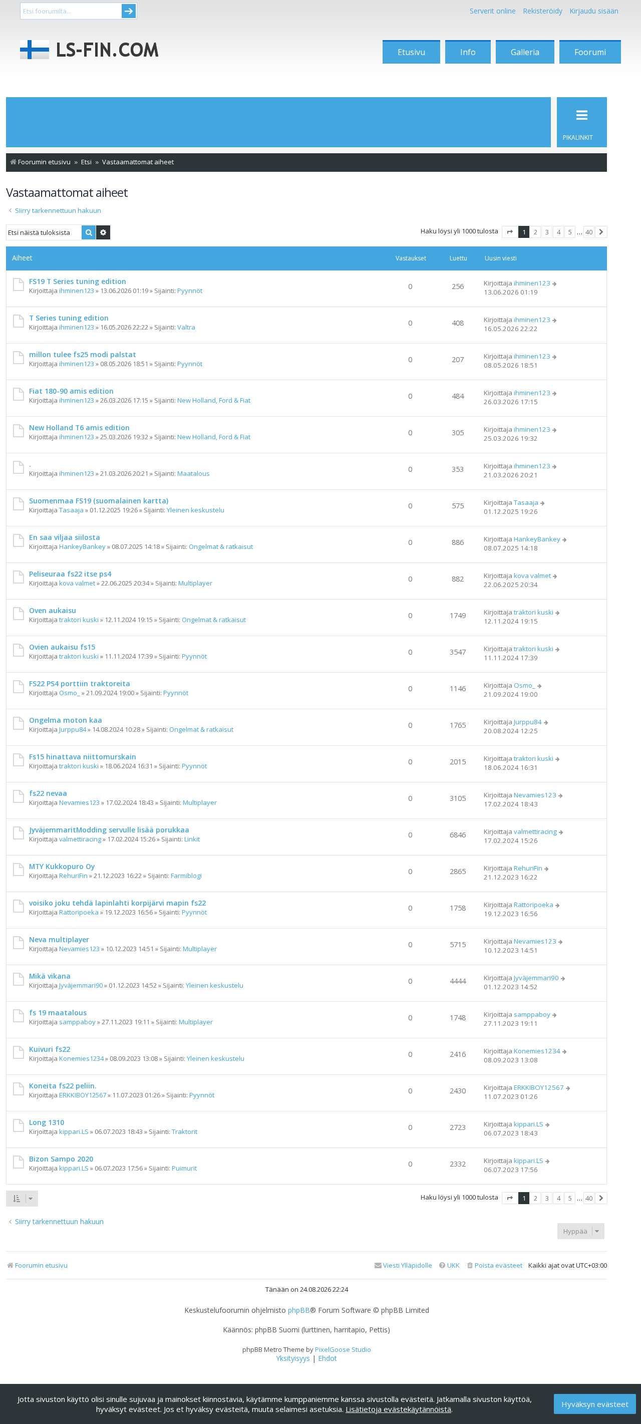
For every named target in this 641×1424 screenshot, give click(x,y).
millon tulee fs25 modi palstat (82, 354)
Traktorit (184, 1131)
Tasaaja (71, 509)
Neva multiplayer (59, 939)
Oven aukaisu (52, 610)
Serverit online (493, 11)
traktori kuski (79, 619)
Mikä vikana (50, 976)
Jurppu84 (72, 729)
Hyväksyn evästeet (594, 1404)
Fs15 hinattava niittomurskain (82, 756)
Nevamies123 (79, 802)
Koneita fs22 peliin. (63, 1085)
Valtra (186, 327)
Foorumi (590, 52)
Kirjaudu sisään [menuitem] (593, 11)
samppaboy (77, 1021)
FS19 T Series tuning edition (77, 281)
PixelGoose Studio (343, 1349)
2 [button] (535, 231)
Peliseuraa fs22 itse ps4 (70, 574)
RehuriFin (73, 875)
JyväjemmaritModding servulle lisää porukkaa (109, 829)
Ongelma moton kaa (65, 720)
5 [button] (570, 231)
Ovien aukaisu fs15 (62, 647)
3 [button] (547, 231)
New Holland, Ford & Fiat (213, 400)
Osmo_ (69, 692)
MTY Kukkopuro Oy (62, 866)
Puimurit (184, 1168)
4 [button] (558, 231)
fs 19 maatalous (58, 1012)
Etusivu (411, 52)
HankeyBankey (82, 546)
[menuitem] (494, 1265)
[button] (510, 232)
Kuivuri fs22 (49, 1049)
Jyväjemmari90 (81, 985)
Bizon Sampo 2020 (61, 1159)
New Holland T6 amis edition (79, 427)
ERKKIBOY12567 (82, 1094)
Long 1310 (46, 1122)
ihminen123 (76, 290)
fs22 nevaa (48, 793)
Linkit (192, 838)
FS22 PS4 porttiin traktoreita (79, 683)
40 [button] (588, 231)
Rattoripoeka (79, 912)
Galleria (525, 52)
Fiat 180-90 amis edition (71, 391)
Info (468, 52)
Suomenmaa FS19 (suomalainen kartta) (98, 500)
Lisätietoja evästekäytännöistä (398, 1409)
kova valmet (77, 583)
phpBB (299, 1310)
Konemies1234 (81, 1058)
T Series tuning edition (69, 318)
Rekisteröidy (542, 11)
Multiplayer (195, 583)
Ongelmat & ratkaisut (221, 546)
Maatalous (193, 473)
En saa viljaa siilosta (64, 537)
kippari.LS (74, 1131)
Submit (129, 11)
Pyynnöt (189, 290)
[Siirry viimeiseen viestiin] (555, 283)
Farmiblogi (186, 875)
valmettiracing (80, 838)
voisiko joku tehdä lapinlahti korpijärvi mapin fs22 (117, 903)
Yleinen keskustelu (195, 509)
